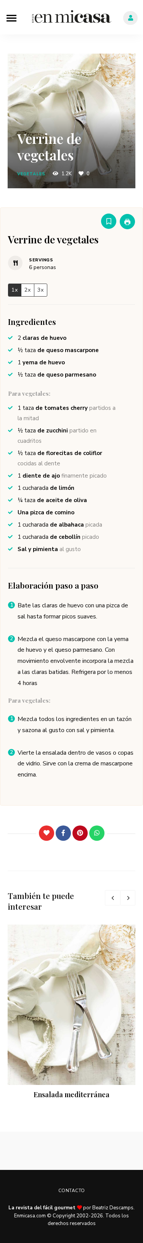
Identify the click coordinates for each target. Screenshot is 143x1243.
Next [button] (127, 897)
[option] (71, 1013)
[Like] (46, 833)
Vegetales (31, 174)
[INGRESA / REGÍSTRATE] (130, 18)
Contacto (71, 1191)
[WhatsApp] (96, 833)
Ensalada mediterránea (71, 1094)
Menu (11, 17)
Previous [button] (112, 897)
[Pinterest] (80, 833)
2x (27, 290)
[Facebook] (63, 833)
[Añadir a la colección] (108, 221)
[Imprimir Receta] (127, 221)
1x (14, 290)
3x (40, 290)
